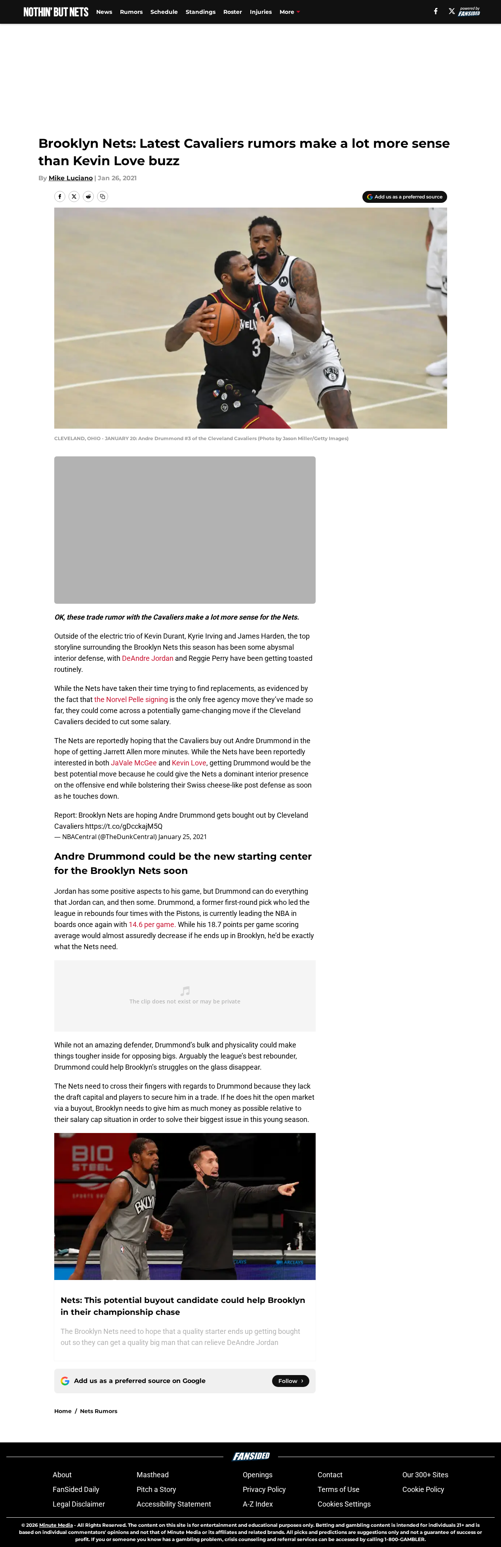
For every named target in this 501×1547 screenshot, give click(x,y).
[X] (452, 11)
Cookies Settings (344, 1504)
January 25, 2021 (182, 836)
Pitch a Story (156, 1489)
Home (63, 1411)
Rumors (131, 11)
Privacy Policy (264, 1489)
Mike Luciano (71, 178)
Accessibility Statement (174, 1504)
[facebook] (436, 11)
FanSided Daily (76, 1489)
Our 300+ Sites (425, 1475)
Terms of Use (339, 1489)
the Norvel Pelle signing (131, 699)
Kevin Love (189, 763)
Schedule (164, 11)
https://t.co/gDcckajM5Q (123, 826)
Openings (257, 1475)
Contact (330, 1475)
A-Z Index (258, 1504)
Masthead (153, 1475)
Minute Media (56, 1525)
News (104, 11)
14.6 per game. (152, 924)
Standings (200, 11)
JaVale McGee (134, 763)
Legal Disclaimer (79, 1504)
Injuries (261, 11)
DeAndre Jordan (147, 658)
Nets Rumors (98, 1411)
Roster (232, 11)
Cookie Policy (423, 1489)
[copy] (102, 196)
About (62, 1475)
